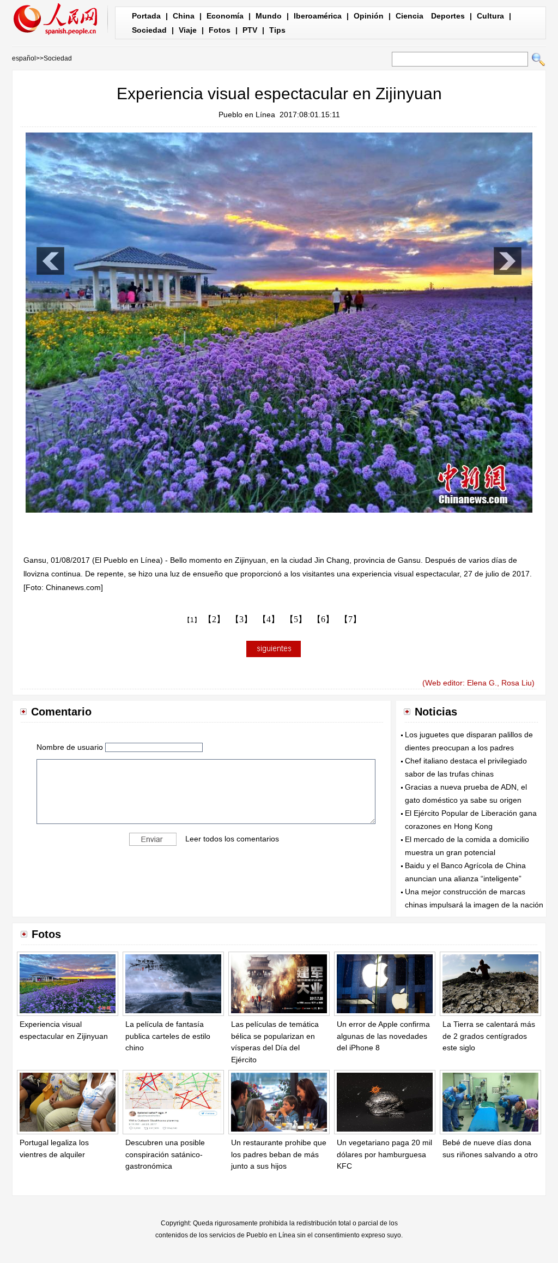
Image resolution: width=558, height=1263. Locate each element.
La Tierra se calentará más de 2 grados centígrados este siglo (488, 1036)
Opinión (369, 15)
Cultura (490, 15)
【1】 (192, 620)
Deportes (448, 15)
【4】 (269, 619)
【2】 (214, 619)
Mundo (269, 15)
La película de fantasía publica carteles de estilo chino (167, 1036)
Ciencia (409, 15)
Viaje (188, 30)
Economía (225, 15)
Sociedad (149, 30)
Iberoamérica (318, 15)
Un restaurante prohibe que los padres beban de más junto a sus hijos (278, 1154)
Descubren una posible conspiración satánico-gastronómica (165, 1154)
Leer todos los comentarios (232, 838)
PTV (249, 30)
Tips (277, 30)
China (184, 15)
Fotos (220, 30)
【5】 (296, 619)
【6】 (323, 619)
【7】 (350, 619)
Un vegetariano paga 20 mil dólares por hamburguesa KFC (384, 1154)
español (24, 58)
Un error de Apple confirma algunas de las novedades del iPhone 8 (383, 1036)
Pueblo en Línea (247, 114)
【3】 (241, 619)
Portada (146, 15)
